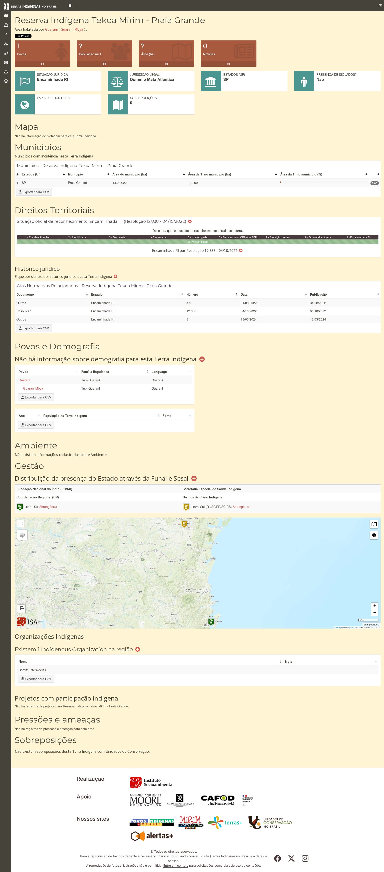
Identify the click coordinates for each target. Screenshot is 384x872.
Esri (352, 627)
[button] (70, 5)
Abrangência (48, 506)
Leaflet (337, 627)
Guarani (51, 29)
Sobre (41, 621)
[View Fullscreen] (20, 523)
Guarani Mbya (72, 29)
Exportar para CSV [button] (35, 192)
